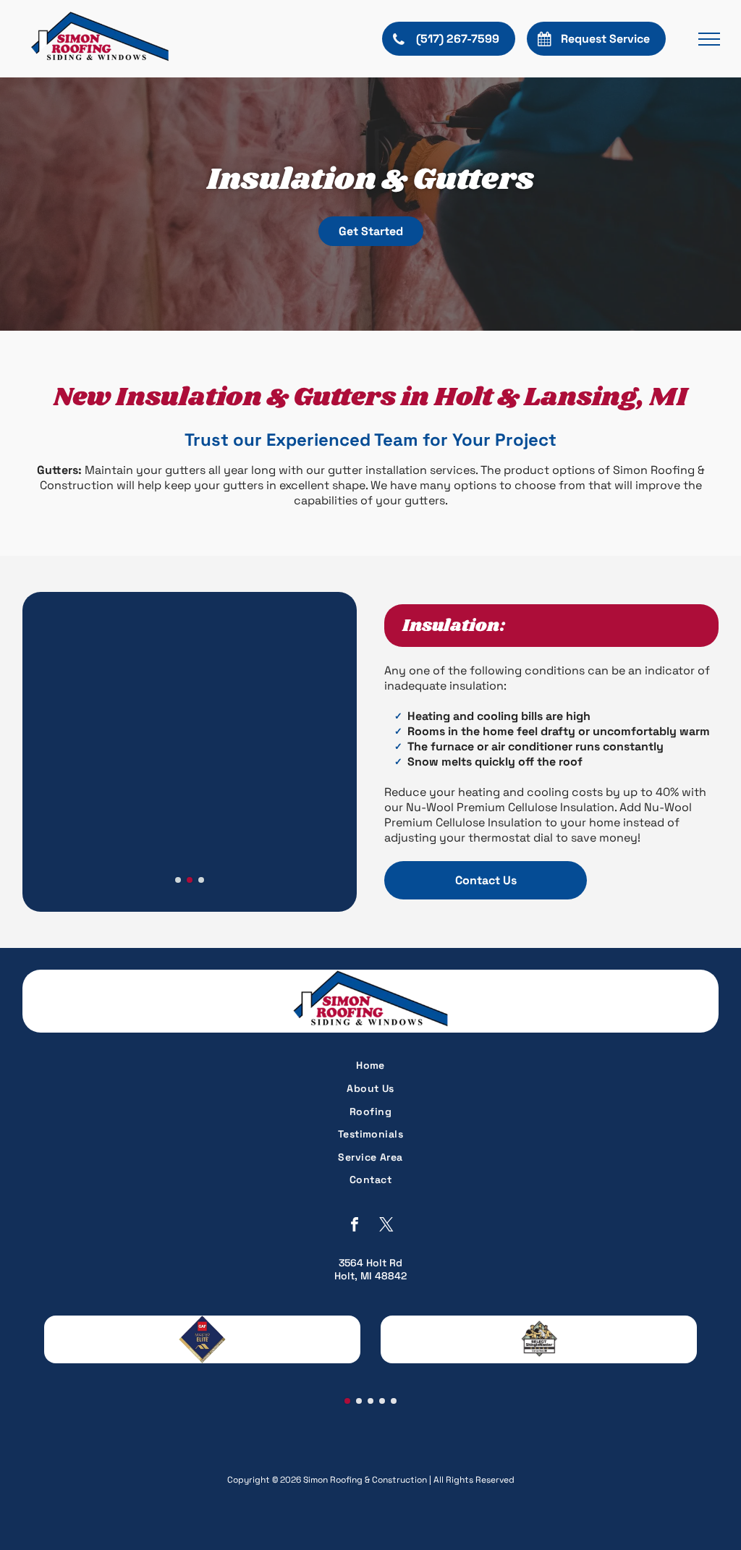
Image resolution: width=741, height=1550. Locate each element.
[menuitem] (370, 1065)
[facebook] (355, 1226)
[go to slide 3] (201, 880)
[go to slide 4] (382, 1401)
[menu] (709, 39)
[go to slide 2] (189, 880)
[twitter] (387, 1226)
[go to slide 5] (394, 1401)
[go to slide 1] (178, 880)
